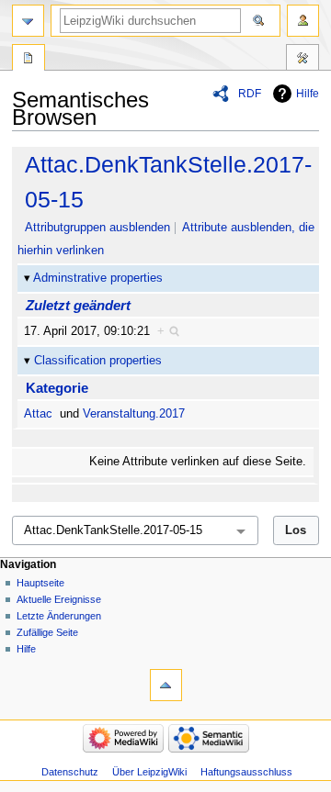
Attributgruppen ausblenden (97, 227)
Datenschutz (69, 771)
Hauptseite (40, 582)
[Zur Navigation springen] (28, 21)
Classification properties (98, 360)
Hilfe (307, 93)
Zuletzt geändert (78, 305)
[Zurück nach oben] (166, 685)
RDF (249, 93)
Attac (38, 413)
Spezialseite (28, 59)
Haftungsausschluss (246, 771)
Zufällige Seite (47, 632)
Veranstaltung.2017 (134, 413)
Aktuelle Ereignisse (59, 599)
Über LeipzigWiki (149, 771)
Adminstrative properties (98, 278)
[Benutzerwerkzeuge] (303, 21)
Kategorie (57, 388)
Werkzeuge (302, 59)
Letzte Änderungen (59, 615)
